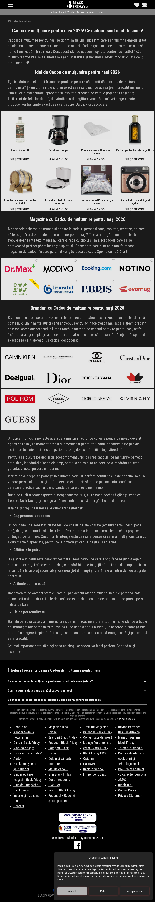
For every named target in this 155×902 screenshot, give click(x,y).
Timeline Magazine (95, 727)
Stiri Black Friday (59, 774)
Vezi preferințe (135, 891)
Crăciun (88, 758)
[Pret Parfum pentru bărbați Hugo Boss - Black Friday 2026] (135, 130)
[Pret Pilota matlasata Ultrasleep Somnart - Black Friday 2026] (97, 130)
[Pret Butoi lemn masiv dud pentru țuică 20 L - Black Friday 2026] (20, 180)
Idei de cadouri (22, 21)
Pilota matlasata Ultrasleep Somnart (96, 152)
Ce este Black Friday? (28, 753)
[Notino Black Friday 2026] (135, 268)
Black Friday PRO (94, 753)
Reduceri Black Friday (63, 743)
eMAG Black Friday (95, 748)
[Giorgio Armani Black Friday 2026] (97, 398)
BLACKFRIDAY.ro (80, 4)
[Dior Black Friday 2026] (58, 378)
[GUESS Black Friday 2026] (20, 419)
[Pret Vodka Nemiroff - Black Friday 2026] (20, 130)
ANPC (122, 780)
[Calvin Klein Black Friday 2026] (20, 357)
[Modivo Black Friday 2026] (58, 268)
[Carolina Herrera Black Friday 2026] (58, 357)
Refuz (103, 891)
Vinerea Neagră (23, 748)
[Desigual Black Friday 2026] (20, 378)
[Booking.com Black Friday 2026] (97, 268)
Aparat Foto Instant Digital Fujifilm (135, 202)
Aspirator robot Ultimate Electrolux (58, 202)
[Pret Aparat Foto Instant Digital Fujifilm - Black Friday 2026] (135, 180)
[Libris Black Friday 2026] (97, 289)
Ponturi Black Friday (61, 790)
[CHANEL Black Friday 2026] (97, 357)
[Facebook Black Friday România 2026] (77, 845)
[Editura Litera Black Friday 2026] (135, 378)
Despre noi (20, 727)
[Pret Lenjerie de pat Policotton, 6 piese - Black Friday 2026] (96, 180)
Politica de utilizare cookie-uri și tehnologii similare (131, 758)
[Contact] (143, 4)
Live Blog (54, 785)
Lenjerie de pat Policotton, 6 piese (96, 202)
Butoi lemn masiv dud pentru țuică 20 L (19, 202)
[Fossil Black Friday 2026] (58, 398)
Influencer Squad (94, 774)
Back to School (93, 769)
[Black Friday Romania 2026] (70, 5)
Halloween (90, 764)
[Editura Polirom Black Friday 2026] (20, 398)
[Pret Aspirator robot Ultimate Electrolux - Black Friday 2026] (58, 180)
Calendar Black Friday (97, 732)
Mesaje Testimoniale (97, 743)
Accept (72, 891)
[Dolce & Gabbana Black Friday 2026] (97, 378)
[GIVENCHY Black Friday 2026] (135, 398)
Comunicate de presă (97, 737)
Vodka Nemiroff (20, 150)
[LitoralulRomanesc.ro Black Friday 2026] (58, 289)
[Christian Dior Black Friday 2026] (135, 357)
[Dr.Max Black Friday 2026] (20, 268)
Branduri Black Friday (62, 737)
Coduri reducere (59, 780)
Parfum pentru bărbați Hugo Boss (135, 150)
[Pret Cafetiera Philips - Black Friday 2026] (58, 130)
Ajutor (17, 758)
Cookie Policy (127, 790)
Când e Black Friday (26, 743)
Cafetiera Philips (58, 150)
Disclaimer (125, 785)
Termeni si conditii (130, 748)
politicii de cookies (127, 719)
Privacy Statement (130, 795)
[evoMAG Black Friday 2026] (135, 289)
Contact (18, 806)
